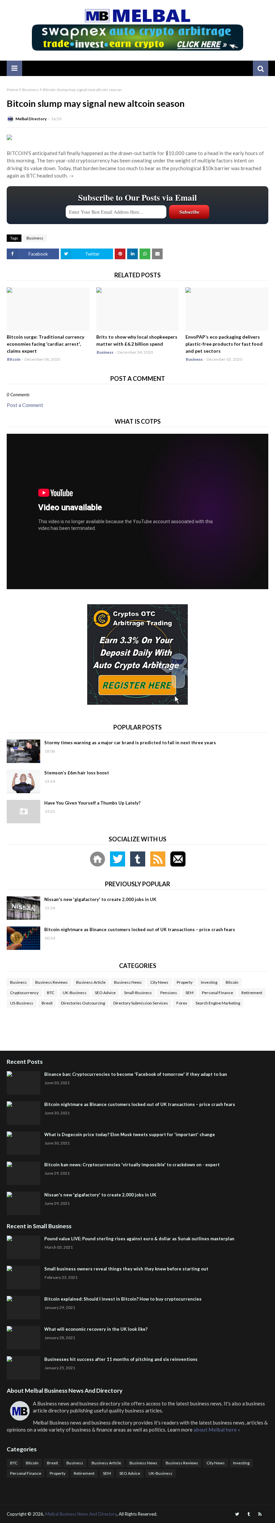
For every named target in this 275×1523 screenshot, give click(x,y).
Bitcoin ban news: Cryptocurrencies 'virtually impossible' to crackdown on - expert (132, 1164)
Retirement (251, 992)
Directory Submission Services (140, 1003)
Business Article (91, 982)
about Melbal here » (217, 1430)
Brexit (47, 1003)
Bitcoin (232, 982)
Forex (181, 1003)
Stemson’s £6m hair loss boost (76, 772)
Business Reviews (51, 982)
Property (184, 982)
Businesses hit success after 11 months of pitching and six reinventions (121, 1359)
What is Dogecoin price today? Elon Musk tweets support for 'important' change (129, 1134)
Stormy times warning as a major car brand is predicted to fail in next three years (130, 742)
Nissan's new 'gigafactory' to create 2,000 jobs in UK (100, 899)
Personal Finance (217, 992)
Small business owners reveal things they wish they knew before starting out (126, 1268)
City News (159, 982)
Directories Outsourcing (83, 1003)
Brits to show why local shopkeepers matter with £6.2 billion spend (136, 340)
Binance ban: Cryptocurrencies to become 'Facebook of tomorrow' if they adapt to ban (135, 1074)
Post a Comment (25, 405)
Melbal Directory (31, 118)
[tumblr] (248, 1514)
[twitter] (237, 1514)
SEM (189, 992)
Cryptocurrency (24, 992)
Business (30, 89)
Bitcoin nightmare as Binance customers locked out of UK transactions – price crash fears (139, 929)
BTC (50, 992)
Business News (128, 982)
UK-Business (75, 992)
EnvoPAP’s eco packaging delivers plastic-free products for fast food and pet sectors (224, 344)
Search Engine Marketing (218, 1003)
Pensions (168, 992)
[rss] (260, 1514)
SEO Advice (105, 992)
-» (71, 175)
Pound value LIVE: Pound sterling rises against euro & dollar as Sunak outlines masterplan (139, 1238)
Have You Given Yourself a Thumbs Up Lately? (92, 803)
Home (12, 89)
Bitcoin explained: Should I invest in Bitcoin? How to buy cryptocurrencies (123, 1299)
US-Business (21, 1003)
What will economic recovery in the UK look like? (96, 1329)
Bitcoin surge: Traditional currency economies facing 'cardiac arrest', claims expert (45, 344)
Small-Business (138, 992)
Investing (209, 982)
